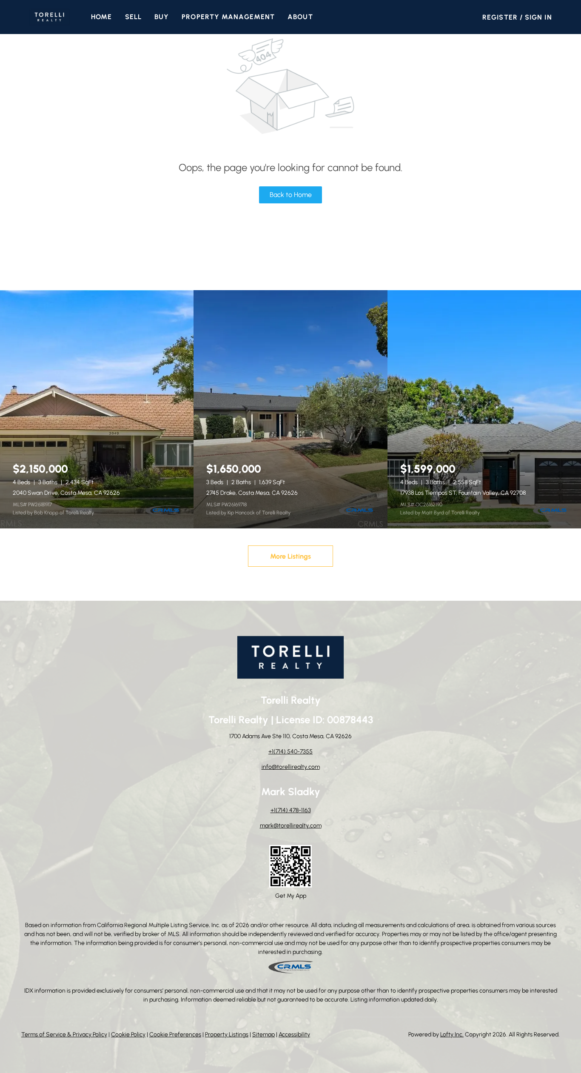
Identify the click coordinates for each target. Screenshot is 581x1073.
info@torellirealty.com (291, 767)
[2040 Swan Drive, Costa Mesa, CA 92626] (97, 409)
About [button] (300, 17)
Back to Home (291, 195)
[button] (49, 17)
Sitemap (263, 1034)
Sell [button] (133, 17)
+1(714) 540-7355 (290, 751)
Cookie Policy (128, 1034)
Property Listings (226, 1034)
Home (101, 17)
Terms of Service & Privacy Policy (64, 1034)
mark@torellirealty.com (291, 825)
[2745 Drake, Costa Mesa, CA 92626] (290, 409)
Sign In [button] (538, 17)
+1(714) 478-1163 (291, 810)
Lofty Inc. (452, 1034)
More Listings (290, 556)
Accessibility (294, 1034)
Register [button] (500, 17)
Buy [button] (161, 17)
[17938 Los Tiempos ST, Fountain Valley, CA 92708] (484, 409)
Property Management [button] (228, 17)
